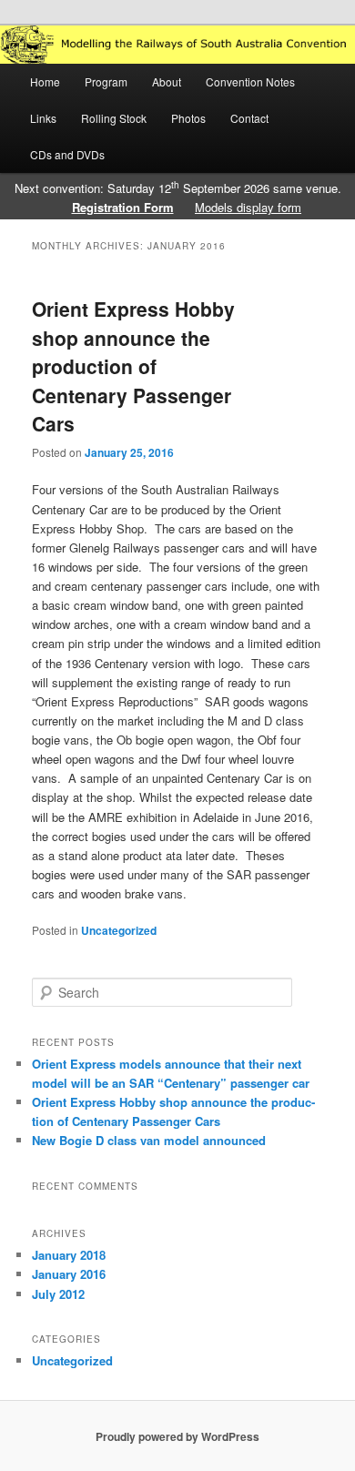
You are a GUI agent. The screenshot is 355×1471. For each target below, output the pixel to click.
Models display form (248, 207)
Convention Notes (250, 81)
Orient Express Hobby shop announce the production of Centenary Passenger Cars (133, 366)
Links (43, 118)
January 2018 (69, 1254)
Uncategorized (119, 930)
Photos (188, 118)
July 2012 (58, 1294)
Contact (249, 118)
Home (45, 81)
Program (106, 81)
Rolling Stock (114, 118)
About (166, 81)
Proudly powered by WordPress (177, 1436)
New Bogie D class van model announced (149, 1140)
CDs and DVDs (67, 154)
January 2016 (69, 1274)
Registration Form (123, 207)
